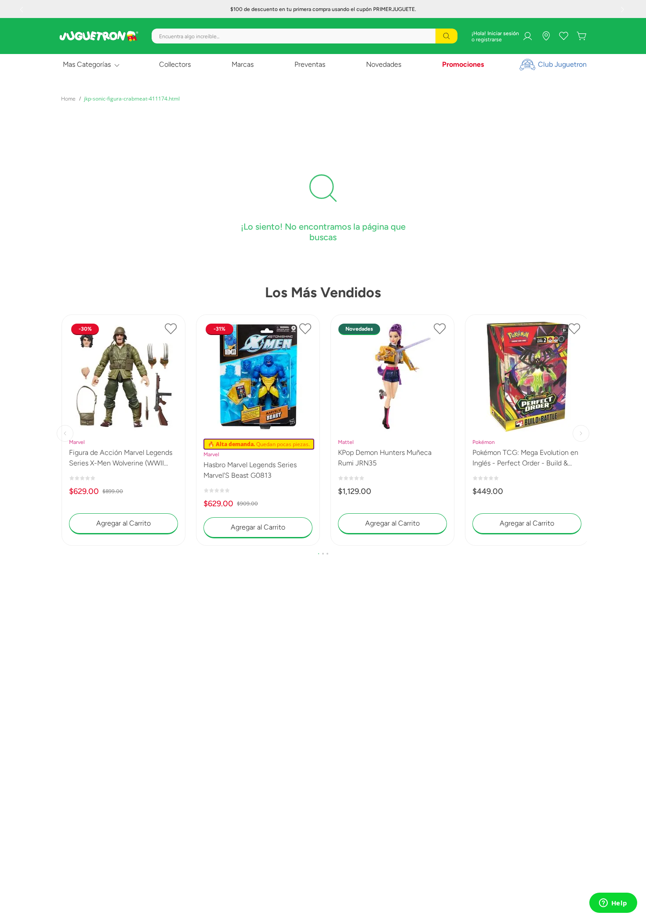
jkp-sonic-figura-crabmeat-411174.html (132, 98)
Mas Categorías (87, 64)
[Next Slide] (623, 9)
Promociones (463, 64)
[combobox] (304, 36)
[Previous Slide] (22, 9)
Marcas (243, 64)
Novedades (383, 64)
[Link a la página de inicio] (68, 98)
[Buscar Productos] (446, 36)
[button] (318, 554)
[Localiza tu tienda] (546, 36)
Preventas (309, 64)
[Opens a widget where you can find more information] (613, 904)
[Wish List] (564, 36)
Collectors (175, 64)
